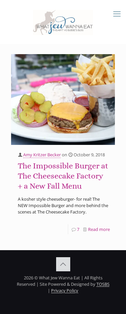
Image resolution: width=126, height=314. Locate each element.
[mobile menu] (117, 13)
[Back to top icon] (63, 264)
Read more (99, 229)
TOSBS (103, 284)
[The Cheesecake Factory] (63, 99)
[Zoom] (107, 61)
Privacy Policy (64, 290)
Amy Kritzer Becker (42, 155)
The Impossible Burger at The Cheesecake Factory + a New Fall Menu (63, 176)
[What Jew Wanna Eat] (63, 22)
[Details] (107, 69)
